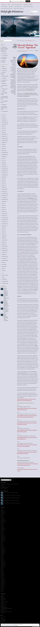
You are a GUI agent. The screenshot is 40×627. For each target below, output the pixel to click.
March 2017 (4, 254)
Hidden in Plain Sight (6, 292)
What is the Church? (19, 8)
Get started (27, 1)
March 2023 (4, 164)
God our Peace (14, 62)
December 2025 (5, 122)
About (8, 4)
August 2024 (4, 142)
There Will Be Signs (28, 6)
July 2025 (4, 126)
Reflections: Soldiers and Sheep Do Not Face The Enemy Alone (9, 484)
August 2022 (4, 177)
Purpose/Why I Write (4, 609)
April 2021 (4, 209)
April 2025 (4, 132)
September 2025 (5, 124)
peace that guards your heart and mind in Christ (13, 70)
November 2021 (5, 195)
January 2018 (4, 248)
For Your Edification (17, 4)
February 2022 (5, 189)
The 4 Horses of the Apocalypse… (15, 503)
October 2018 (4, 240)
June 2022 (4, 181)
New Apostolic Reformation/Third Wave (4, 98)
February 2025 (5, 134)
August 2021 (4, 201)
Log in (3, 277)
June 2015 (4, 270)
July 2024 (4, 144)
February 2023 (4, 166)
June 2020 (4, 229)
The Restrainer (18, 6)
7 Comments (36, 50)
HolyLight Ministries (12, 11)
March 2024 (4, 150)
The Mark (11, 6)
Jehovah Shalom (13, 66)
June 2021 (4, 205)
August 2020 (4, 225)
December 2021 (5, 193)
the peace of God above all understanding (13, 85)
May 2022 (4, 183)
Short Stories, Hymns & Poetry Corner (4, 108)
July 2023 (3, 158)
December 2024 (5, 138)
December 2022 (5, 168)
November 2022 (5, 170)
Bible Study (28, 50)
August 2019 (4, 236)
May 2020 (4, 232)
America (25, 50)
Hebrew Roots (4, 89)
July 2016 (3, 262)
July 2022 (4, 179)
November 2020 (5, 219)
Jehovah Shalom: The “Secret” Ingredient (27, 46)
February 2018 (4, 246)
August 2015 (4, 266)
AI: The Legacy (5, 55)
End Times (20, 51)
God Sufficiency (14, 63)
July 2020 (4, 227)
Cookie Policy (16, 625)
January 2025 (4, 136)
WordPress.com (5, 283)
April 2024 (4, 148)
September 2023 (5, 154)
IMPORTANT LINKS (4, 607)
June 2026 (4, 115)
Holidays (3, 91)
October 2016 (4, 258)
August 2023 (4, 156)
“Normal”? (3, 4)
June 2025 (4, 128)
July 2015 (3, 268)
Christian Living (5, 76)
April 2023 (4, 162)
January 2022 (4, 191)
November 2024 (5, 140)
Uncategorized (25, 51)
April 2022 (4, 185)
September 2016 (5, 260)
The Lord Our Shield (4, 488)
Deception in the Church (4, 601)
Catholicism (4, 70)
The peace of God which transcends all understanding (13, 89)
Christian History (3, 598)
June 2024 (4, 146)
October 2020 (4, 221)
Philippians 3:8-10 (14, 78)
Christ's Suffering (13, 59)
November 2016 (5, 256)
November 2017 (5, 250)
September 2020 (5, 223)
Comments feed (5, 281)
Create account (5, 275)
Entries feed (4, 279)
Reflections (4, 104)
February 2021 (4, 213)
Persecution (13, 73)
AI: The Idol (4, 53)
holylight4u (21, 50)
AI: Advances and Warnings (5, 487)
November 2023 (5, 152)
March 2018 (4, 244)
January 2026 (4, 120)
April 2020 (4, 234)
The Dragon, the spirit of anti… (6, 312)
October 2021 (4, 197)
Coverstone (4, 78)
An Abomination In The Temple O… (15, 495)
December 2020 (5, 217)
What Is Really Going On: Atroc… (6, 305)
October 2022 (4, 172)
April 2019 (4, 238)
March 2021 (4, 211)
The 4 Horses (4, 6)
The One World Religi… (5, 315)
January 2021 (4, 215)
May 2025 (4, 130)
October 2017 (4, 252)
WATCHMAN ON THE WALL (6, 8)
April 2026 (4, 117)
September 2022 (5, 174)
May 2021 (4, 207)
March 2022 (4, 187)
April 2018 (4, 242)
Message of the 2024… (6, 308)
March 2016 (4, 264)
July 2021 (3, 203)
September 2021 (5, 199)
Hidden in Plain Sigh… (6, 295)
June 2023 (4, 160)
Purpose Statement (27, 4)
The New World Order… (5, 289)
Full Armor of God (3, 604)
